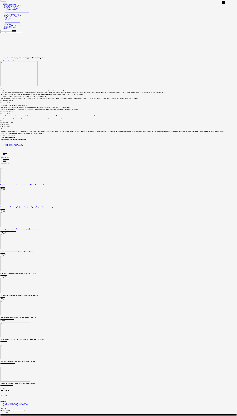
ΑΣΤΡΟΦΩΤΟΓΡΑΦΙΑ (5, 157)
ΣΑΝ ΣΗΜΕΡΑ (8, 20)
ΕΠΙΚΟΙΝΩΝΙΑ (6, 28)
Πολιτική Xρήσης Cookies (10, 27)
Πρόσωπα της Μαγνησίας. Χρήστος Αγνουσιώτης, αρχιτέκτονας (15, 405)
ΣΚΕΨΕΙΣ (7, 23)
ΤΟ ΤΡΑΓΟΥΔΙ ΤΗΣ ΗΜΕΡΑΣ (14, 25)
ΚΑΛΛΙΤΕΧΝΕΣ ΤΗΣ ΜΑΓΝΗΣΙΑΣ (13, 5)
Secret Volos (3, 395)
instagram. (7, 137)
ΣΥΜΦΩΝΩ (72, 414)
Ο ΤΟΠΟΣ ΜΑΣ (6, 13)
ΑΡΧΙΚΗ (5, 3)
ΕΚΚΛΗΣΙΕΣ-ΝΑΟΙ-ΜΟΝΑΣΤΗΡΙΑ (13, 15)
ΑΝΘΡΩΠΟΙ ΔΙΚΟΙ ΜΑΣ (10, 9)
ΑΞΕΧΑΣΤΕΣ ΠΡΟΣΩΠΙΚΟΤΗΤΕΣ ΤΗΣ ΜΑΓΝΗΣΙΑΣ (17, 12)
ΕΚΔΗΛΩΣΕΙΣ (8, 26)
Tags (4, 154)
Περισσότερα (77, 414)
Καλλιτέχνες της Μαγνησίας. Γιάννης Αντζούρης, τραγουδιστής (15, 404)
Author (4, 161)
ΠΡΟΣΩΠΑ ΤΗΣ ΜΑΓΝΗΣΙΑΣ (9, 4)
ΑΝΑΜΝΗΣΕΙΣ (8, 18)
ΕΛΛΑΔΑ (7, 19)
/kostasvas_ (13, 137)
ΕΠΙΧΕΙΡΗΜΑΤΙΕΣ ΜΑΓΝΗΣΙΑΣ (12, 7)
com (10, 137)
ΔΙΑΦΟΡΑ (5, 17)
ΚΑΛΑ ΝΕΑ (8, 24)
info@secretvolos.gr (4, 392)
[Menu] (223, 2)
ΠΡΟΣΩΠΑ (5, 10)
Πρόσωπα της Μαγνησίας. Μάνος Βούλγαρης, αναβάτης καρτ (15, 403)
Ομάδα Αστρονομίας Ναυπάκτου (19, 139)
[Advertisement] (118, 46)
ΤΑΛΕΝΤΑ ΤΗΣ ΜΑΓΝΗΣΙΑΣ (11, 6)
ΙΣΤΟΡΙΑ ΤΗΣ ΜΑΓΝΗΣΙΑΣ (11, 16)
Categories (5, 153)
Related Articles (6, 159)
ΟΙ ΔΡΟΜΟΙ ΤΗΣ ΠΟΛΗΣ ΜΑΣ (12, 14)
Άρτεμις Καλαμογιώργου (5, 86)
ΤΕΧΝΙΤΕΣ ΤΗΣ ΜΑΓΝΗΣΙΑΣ (11, 8)
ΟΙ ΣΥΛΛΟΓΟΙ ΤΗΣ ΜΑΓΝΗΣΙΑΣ (12, 22)
